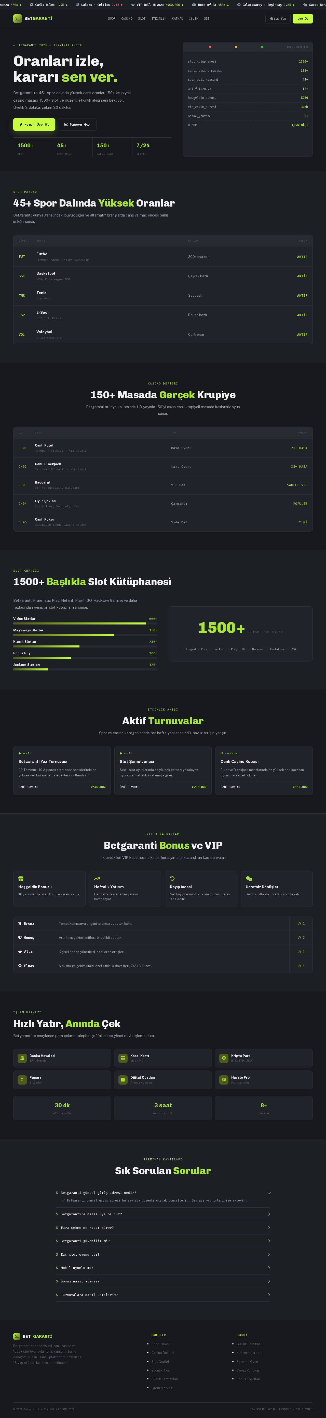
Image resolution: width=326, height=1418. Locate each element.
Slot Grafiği (160, 1362)
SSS (207, 19)
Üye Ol (302, 19)
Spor (112, 19)
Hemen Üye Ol (36, 124)
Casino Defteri (163, 1353)
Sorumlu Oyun (247, 1362)
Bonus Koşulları (248, 1379)
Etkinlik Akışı (161, 1370)
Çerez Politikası (249, 1370)
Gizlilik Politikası (249, 1344)
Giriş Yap (278, 19)
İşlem (193, 19)
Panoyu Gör (80, 124)
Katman (177, 19)
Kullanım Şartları (249, 1353)
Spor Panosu (161, 1344)
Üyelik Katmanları (165, 1379)
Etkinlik (158, 19)
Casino (126, 19)
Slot (142, 19)
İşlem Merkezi (162, 1388)
